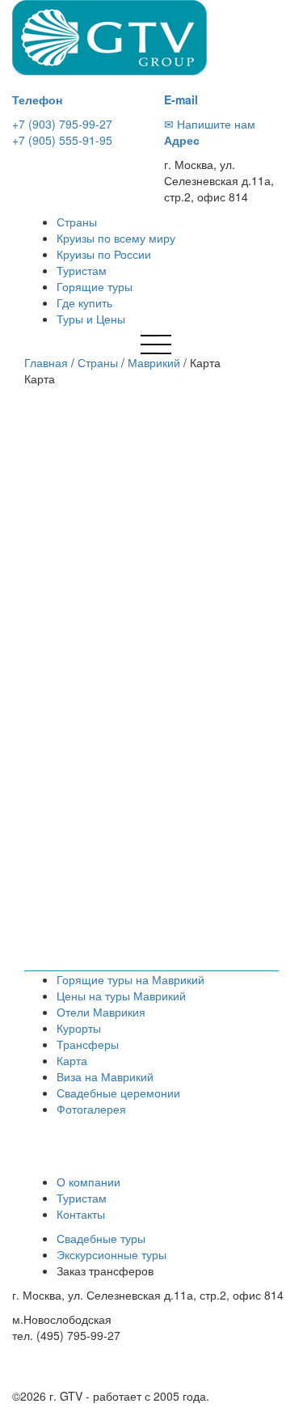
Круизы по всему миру (116, 238)
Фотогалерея (91, 1109)
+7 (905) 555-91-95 (62, 140)
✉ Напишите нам (209, 124)
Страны (77, 221)
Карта (72, 1060)
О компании (88, 1181)
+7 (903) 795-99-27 (62, 124)
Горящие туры (95, 286)
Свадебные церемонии (118, 1092)
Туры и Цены (91, 319)
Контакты (81, 1214)
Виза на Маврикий (105, 1076)
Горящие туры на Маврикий (130, 979)
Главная (46, 362)
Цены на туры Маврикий (121, 995)
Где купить (84, 302)
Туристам (82, 270)
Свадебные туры (101, 1238)
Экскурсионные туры (111, 1254)
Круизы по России (104, 254)
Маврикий (154, 362)
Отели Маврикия (101, 1012)
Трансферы (88, 1044)
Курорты (79, 1028)
